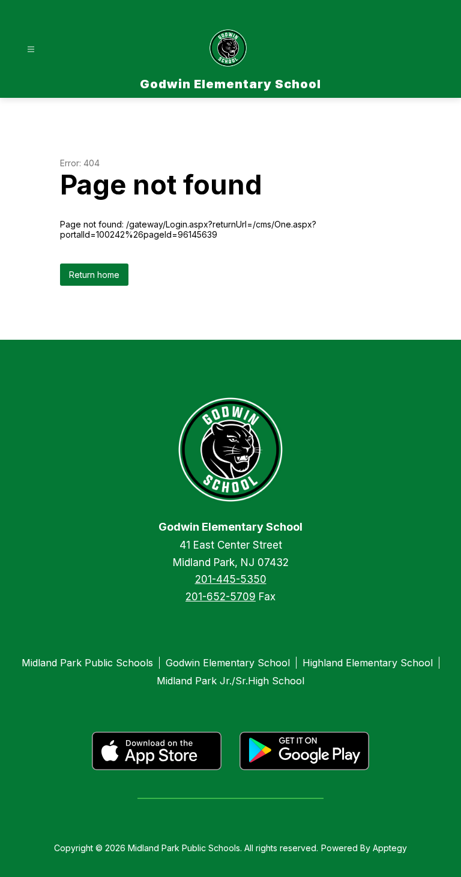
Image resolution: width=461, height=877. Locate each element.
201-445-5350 (231, 579)
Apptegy (390, 848)
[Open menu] (31, 49)
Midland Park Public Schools (87, 663)
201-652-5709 (220, 597)
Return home (94, 275)
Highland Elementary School (368, 663)
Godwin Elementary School (228, 663)
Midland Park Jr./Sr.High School (230, 681)
